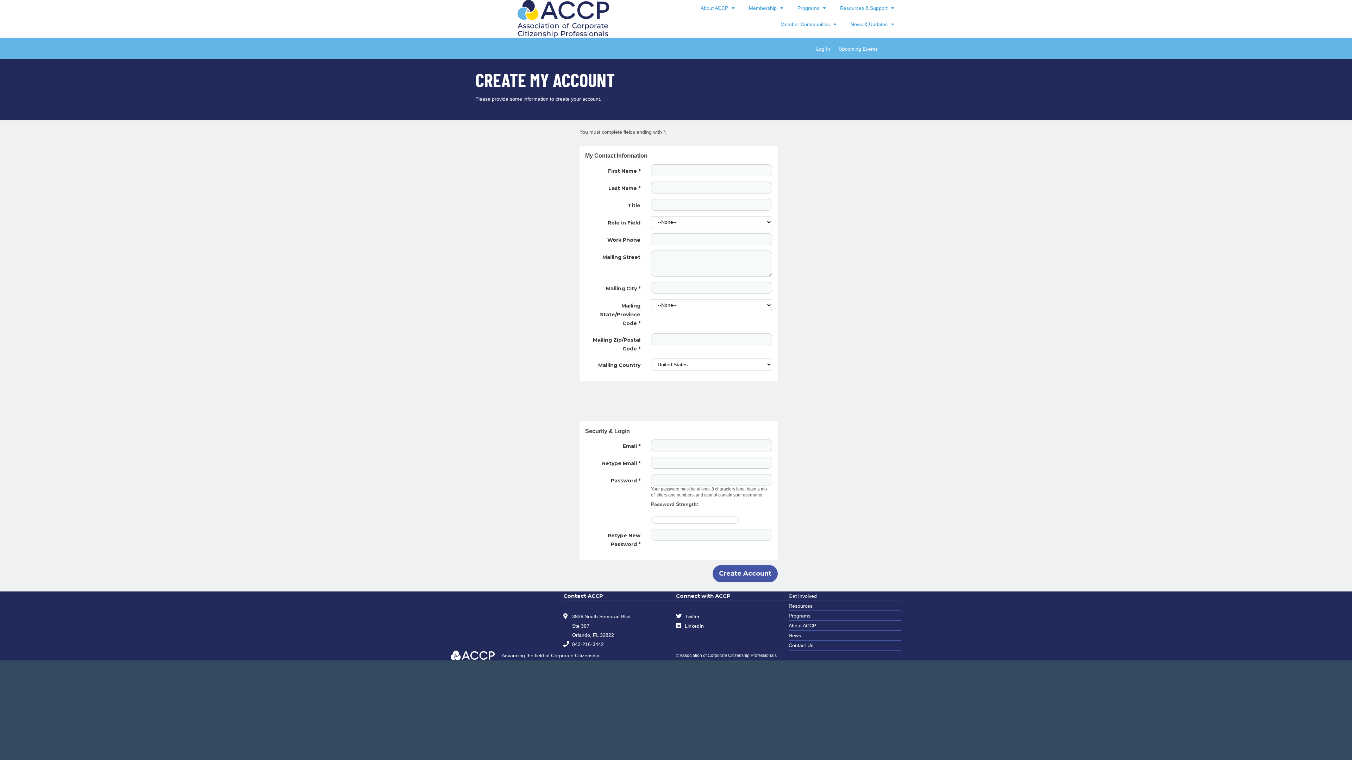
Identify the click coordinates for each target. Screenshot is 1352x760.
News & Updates (869, 24)
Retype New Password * (624, 539)
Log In (823, 49)
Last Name (624, 188)
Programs (808, 8)
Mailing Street (621, 257)
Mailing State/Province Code (620, 315)
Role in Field (624, 223)
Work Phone (623, 240)
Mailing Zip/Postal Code (616, 344)
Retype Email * (621, 463)
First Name (624, 171)
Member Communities (805, 24)
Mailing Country (619, 365)
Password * (625, 480)
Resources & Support (864, 8)
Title (634, 205)
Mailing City (623, 288)
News (795, 635)
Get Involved (803, 596)
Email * (631, 446)
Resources (801, 606)
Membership (763, 8)
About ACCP (714, 8)
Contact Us (801, 645)
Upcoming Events (858, 49)
